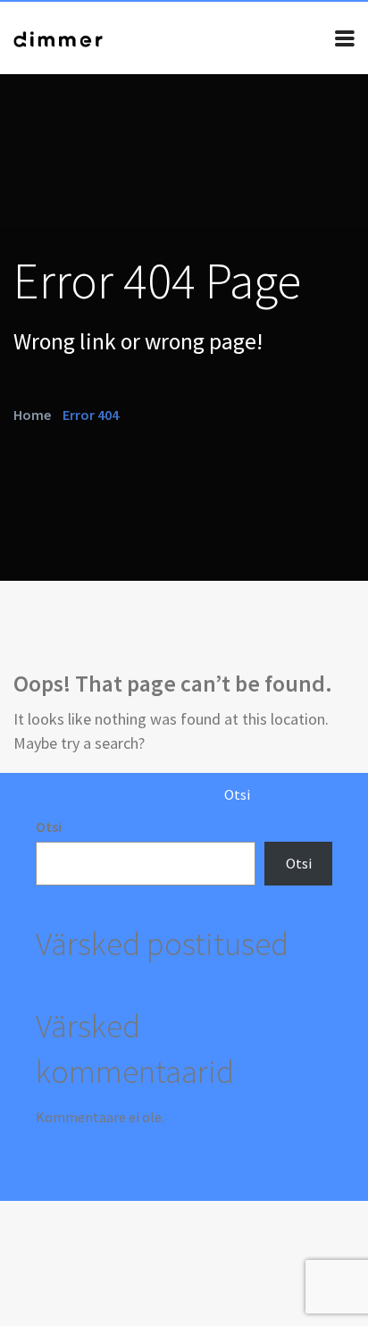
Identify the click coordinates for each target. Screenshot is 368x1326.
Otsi (49, 826)
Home (32, 414)
